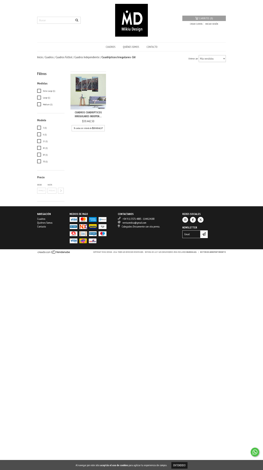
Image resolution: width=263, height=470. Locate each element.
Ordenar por (193, 58)
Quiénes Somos (131, 47)
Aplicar (61, 191)
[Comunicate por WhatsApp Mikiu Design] (255, 452)
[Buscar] (77, 20)
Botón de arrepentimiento (213, 252)
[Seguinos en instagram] (185, 220)
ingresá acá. (191, 252)
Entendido (179, 465)
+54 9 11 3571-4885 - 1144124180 (138, 219)
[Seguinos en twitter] (201, 220)
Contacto (152, 47)
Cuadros (110, 47)
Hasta (50, 185)
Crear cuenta (196, 23)
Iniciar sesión (211, 23)
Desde (39, 185)
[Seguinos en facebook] (193, 220)
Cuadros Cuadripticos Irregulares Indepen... (88, 114)
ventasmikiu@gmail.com (134, 222)
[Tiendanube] (54, 253)
